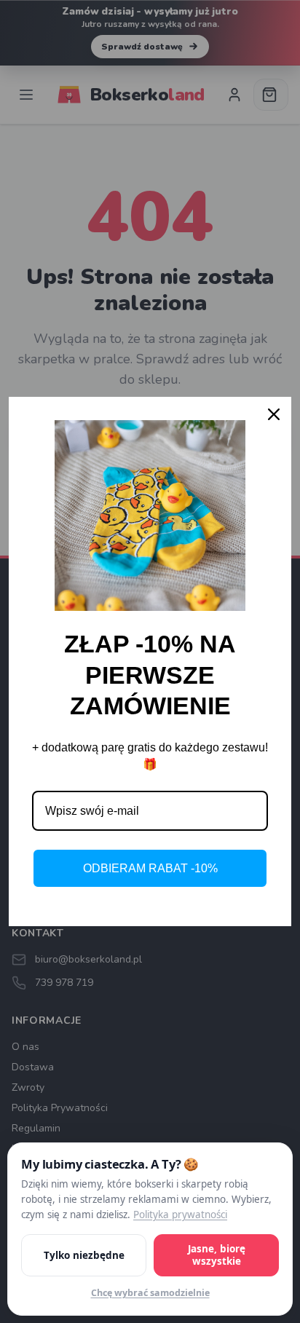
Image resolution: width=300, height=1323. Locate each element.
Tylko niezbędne (84, 1255)
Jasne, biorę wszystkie (216, 1255)
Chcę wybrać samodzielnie (150, 1293)
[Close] (273, 414)
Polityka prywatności (180, 1215)
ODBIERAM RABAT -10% (150, 868)
